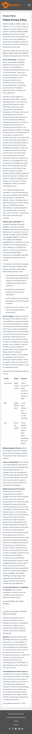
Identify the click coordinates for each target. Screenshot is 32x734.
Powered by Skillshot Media (16, 717)
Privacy (16, 725)
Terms (16, 721)
